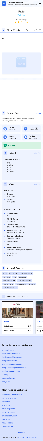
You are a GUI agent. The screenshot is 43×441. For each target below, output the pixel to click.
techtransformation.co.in (12, 395)
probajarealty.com (9, 416)
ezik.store (6, 405)
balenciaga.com (8, 409)
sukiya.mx (6, 382)
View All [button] (38, 113)
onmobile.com (8, 350)
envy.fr (7, 321)
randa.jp (5, 375)
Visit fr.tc (21, 15)
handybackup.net (9, 398)
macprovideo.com (9, 360)
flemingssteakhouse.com (12, 357)
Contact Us (21, 432)
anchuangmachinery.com (12, 364)
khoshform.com (8, 412)
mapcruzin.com (8, 378)
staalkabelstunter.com (11, 353)
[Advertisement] (21, 45)
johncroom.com (8, 426)
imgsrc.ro (6, 419)
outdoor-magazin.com (11, 371)
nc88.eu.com (7, 423)
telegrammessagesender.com (14, 367)
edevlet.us (6, 402)
